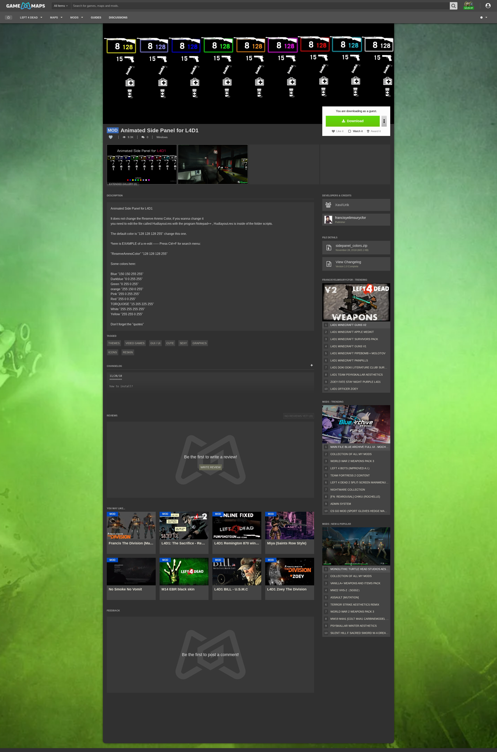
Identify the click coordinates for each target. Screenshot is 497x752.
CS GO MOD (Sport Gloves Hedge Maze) (359, 511)
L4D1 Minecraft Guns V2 (348, 324)
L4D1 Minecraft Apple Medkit (352, 331)
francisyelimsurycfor (350, 218)
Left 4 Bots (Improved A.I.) (349, 468)
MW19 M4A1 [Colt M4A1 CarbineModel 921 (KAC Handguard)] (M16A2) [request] (359, 618)
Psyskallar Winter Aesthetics (353, 625)
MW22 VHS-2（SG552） (345, 590)
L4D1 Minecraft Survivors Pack (354, 339)
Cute (170, 343)
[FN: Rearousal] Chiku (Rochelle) (355, 496)
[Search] (454, 6)
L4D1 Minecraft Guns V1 (348, 346)
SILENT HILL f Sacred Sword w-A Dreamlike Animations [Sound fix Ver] (359, 632)
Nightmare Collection (347, 489)
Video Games (135, 343)
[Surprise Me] (483, 17)
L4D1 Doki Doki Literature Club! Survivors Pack (359, 367)
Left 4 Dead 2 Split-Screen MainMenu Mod (359, 482)
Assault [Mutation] (344, 597)
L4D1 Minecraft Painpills (349, 360)
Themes (114, 343)
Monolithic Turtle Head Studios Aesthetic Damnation (359, 569)
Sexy (183, 343)
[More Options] (384, 121)
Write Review (211, 467)
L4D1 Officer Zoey (344, 388)
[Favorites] (8, 17)
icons (112, 352)
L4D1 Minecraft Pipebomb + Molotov (357, 353)
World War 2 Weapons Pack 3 (352, 461)
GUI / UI (155, 343)
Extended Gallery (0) (123, 184)
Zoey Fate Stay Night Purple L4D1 (355, 381)
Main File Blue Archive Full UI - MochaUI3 (359, 446)
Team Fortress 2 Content (350, 475)
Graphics (200, 343)
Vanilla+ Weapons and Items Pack (355, 583)
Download (355, 121)
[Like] (111, 137)
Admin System (340, 503)
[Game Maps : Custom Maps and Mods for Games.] (25, 5)
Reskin (128, 352)
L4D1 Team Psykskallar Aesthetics (356, 374)
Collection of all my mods (351, 454)
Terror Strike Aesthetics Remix (354, 604)
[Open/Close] (311, 365)
